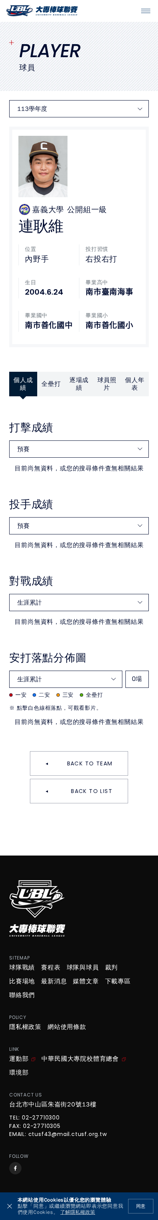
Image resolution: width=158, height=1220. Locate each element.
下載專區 (118, 981)
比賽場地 (22, 981)
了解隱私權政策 (77, 1212)
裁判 (111, 967)
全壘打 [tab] (51, 384)
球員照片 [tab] (107, 384)
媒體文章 (86, 981)
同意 (140, 1206)
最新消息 (54, 981)
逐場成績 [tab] (79, 384)
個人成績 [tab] (23, 384)
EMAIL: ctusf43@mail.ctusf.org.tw (58, 1134)
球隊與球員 (83, 967)
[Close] (10, 1206)
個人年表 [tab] (134, 384)
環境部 (18, 1073)
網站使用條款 (67, 1027)
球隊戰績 (22, 967)
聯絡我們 (22, 995)
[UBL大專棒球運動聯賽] (42, 11)
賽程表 (50, 967)
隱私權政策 (25, 1027)
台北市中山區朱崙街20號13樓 (53, 1104)
